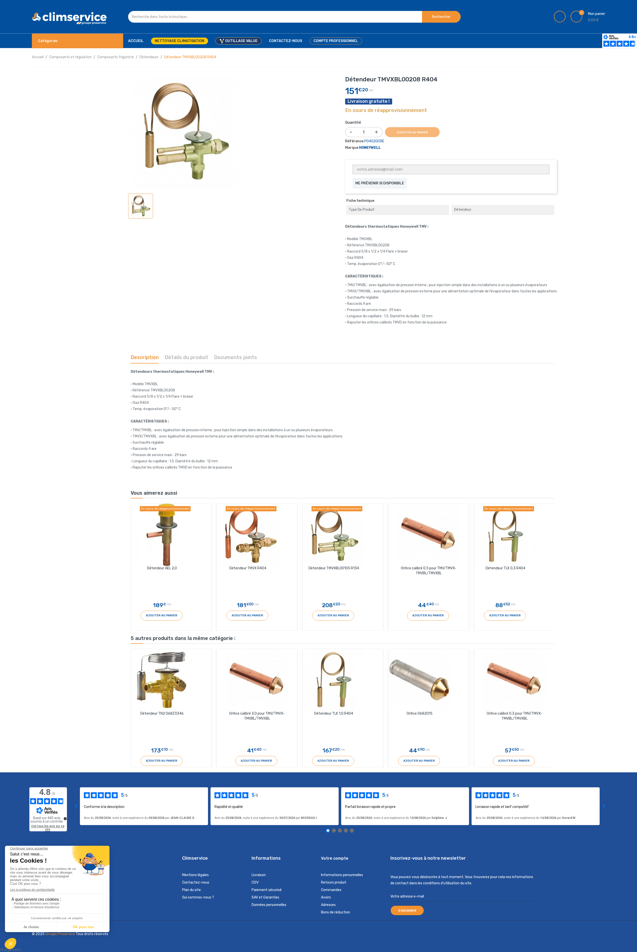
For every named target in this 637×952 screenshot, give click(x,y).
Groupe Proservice (60, 934)
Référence (354, 141)
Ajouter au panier (412, 132)
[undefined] (65, 819)
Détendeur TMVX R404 (247, 568)
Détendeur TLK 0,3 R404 (505, 568)
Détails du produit (186, 357)
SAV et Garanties (265, 897)
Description (145, 357)
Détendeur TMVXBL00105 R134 (334, 568)
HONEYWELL (370, 148)
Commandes (331, 890)
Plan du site (191, 890)
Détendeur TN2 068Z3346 (162, 713)
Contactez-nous (195, 882)
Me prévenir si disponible (379, 183)
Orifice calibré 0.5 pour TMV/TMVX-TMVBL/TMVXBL (428, 570)
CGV (255, 882)
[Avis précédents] (75, 806)
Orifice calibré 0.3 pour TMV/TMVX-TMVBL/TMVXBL (514, 716)
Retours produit (333, 882)
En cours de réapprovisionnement (386, 110)
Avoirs (326, 897)
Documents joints (235, 357)
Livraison (259, 875)
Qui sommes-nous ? (198, 897)
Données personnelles (269, 905)
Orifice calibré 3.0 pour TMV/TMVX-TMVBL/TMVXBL (257, 716)
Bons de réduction (335, 912)
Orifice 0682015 (419, 713)
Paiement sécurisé (267, 890)
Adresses (328, 905)
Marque (351, 148)
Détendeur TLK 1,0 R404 (333, 713)
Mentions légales (195, 875)
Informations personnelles (342, 875)
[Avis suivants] (603, 806)
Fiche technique (360, 201)
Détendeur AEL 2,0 (162, 568)
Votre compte (334, 858)
